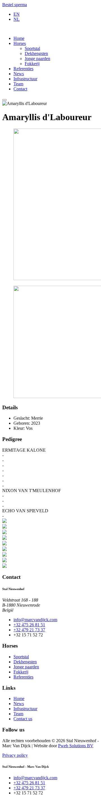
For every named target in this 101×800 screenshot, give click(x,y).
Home (18, 38)
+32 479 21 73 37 (29, 629)
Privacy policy (15, 755)
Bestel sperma (14, 4)
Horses (19, 43)
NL (16, 19)
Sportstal (32, 48)
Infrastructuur (25, 78)
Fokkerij (32, 63)
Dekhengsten (36, 53)
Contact (20, 88)
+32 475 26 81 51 (29, 624)
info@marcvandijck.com (35, 619)
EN (16, 14)
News (18, 73)
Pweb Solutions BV (75, 745)
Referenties (23, 68)
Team (18, 83)
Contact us (22, 718)
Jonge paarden (37, 58)
